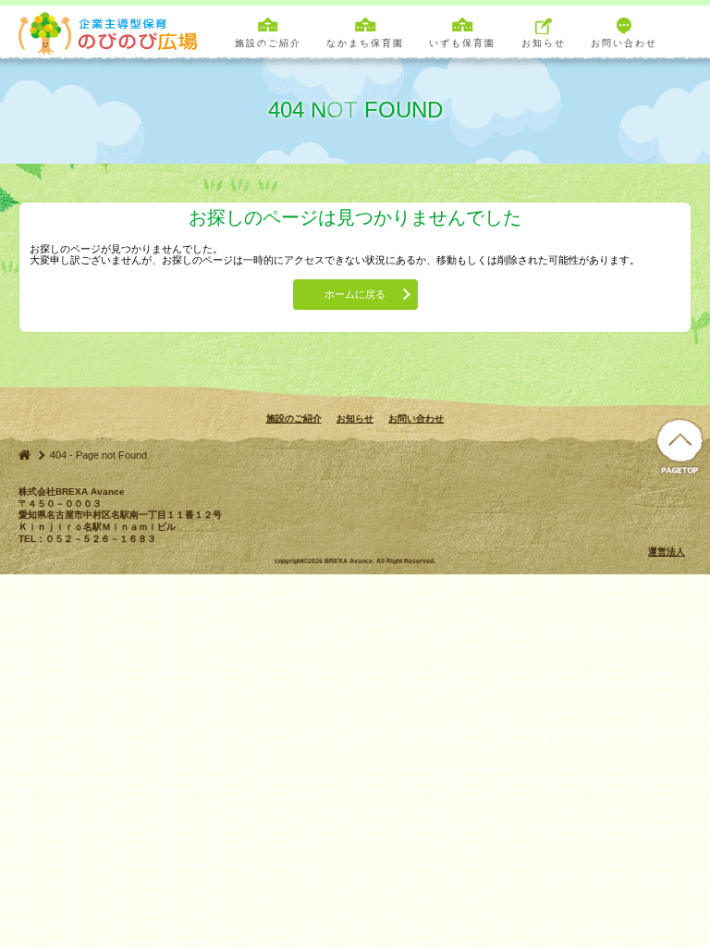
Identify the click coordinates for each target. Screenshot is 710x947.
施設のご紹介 (294, 418)
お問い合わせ (416, 418)
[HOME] (24, 454)
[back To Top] (679, 447)
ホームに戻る (355, 294)
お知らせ (355, 418)
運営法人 (666, 552)
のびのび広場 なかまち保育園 (110, 31)
